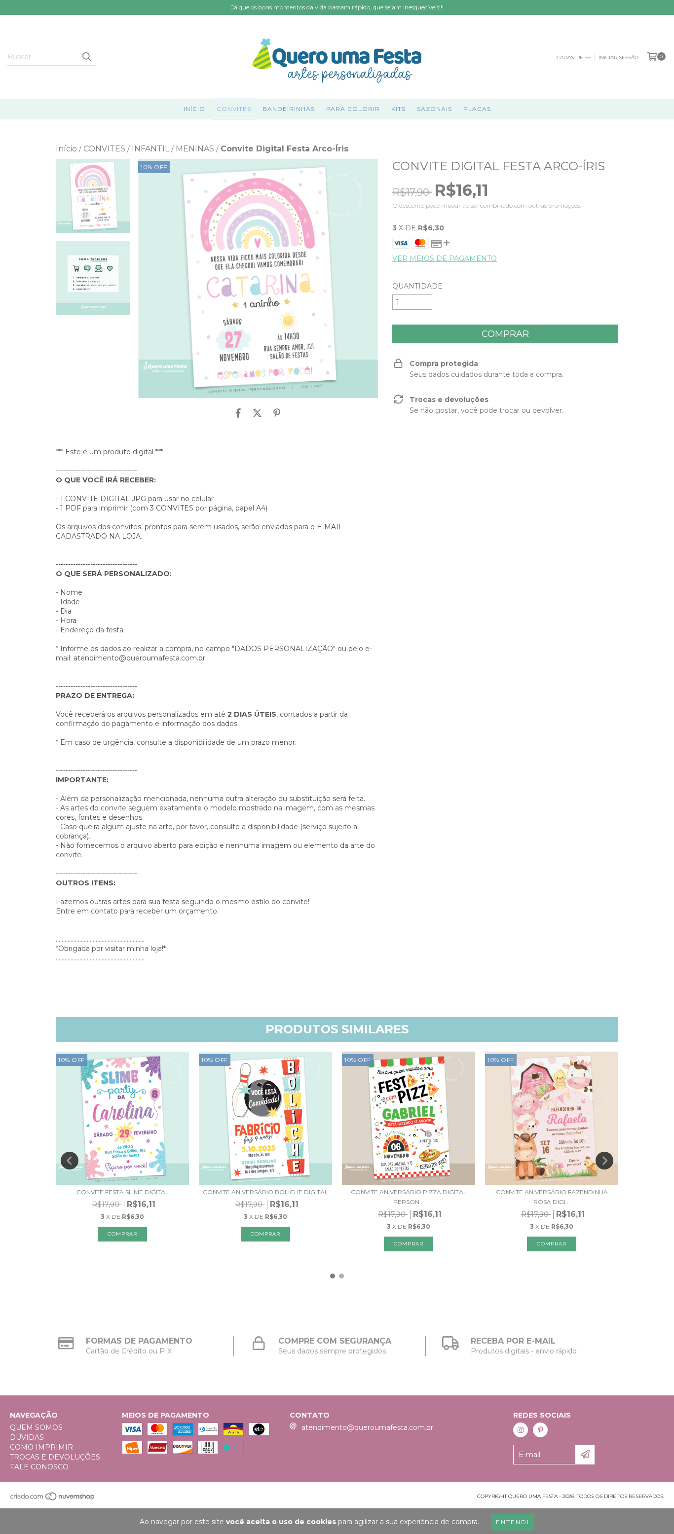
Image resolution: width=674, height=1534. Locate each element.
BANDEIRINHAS (288, 108)
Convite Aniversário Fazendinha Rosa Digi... (552, 1196)
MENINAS (195, 148)
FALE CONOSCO (39, 1466)
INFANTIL (150, 148)
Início (194, 108)
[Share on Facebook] (238, 413)
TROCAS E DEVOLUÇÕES (55, 1457)
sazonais (434, 108)
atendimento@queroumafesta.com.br (367, 1427)
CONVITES (234, 108)
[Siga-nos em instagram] (520, 1430)
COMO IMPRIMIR (41, 1447)
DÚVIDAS (27, 1437)
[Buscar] (86, 57)
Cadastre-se (574, 57)
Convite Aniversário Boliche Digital (265, 1192)
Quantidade (417, 286)
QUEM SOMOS (36, 1427)
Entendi (512, 1522)
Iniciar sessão (618, 57)
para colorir (353, 108)
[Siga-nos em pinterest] (540, 1430)
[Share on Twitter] (257, 413)
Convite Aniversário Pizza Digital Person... (409, 1196)
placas (477, 108)
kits (398, 108)
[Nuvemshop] (53, 1499)
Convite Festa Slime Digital (122, 1192)
